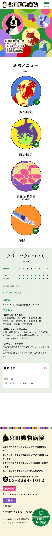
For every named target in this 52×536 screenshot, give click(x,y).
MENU (46, 3)
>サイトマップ (8, 523)
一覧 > (44, 368)
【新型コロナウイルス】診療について (18, 383)
